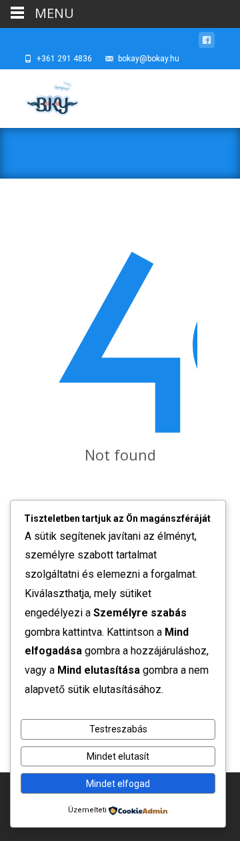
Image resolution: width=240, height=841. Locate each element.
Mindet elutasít (118, 756)
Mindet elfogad (118, 783)
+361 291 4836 (64, 58)
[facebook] (207, 42)
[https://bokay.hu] (40, 96)
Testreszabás (118, 729)
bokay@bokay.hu (148, 58)
